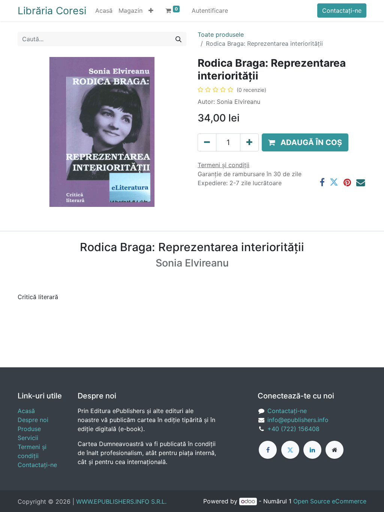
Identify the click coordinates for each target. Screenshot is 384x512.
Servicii (28, 438)
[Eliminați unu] (207, 142)
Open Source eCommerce (329, 501)
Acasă (26, 411)
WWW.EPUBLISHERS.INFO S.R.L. (121, 501)
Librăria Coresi (52, 10)
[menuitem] (104, 10)
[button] (151, 10)
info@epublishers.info (297, 420)
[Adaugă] (249, 142)
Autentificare (210, 10)
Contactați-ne (342, 10)
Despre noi (33, 420)
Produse (29, 429)
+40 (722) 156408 (293, 429)
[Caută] (178, 39)
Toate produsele (221, 34)
